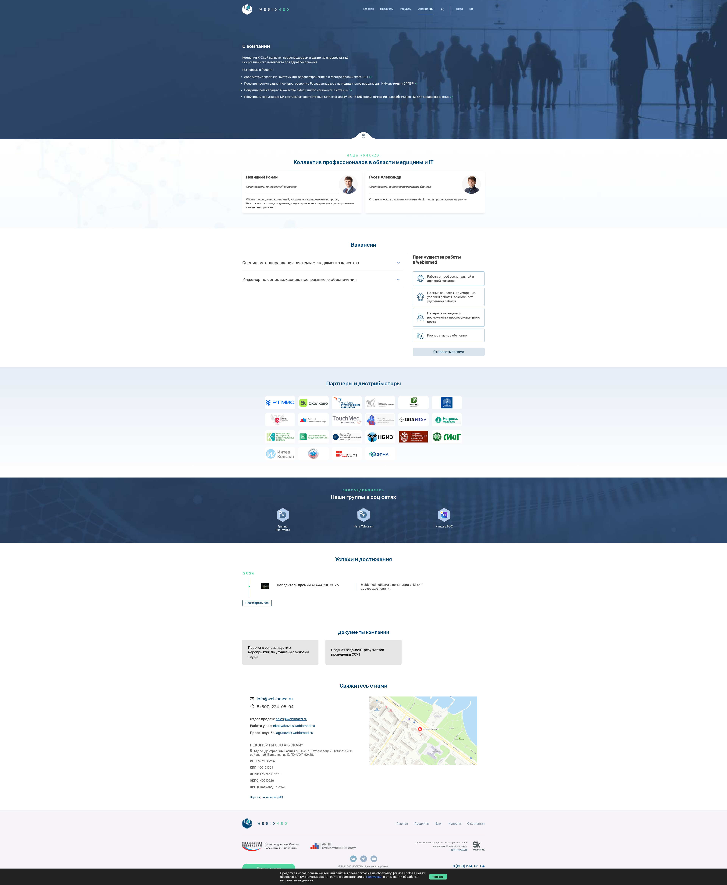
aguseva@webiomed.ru (294, 733)
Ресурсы (405, 9)
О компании (426, 9)
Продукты (386, 9)
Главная (368, 9)
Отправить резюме (448, 352)
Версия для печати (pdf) (266, 797)
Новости (455, 823)
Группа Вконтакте (282, 528)
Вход (459, 9)
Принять (438, 876)
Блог (438, 823)
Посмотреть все (257, 603)
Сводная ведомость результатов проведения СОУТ (357, 652)
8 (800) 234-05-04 (469, 866)
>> (370, 77)
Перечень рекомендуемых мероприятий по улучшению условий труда (278, 652)
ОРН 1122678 (459, 850)
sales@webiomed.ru (291, 719)
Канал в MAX (444, 526)
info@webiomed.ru (275, 698)
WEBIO (275, 9)
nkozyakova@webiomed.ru (294, 726)
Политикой (373, 877)
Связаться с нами (269, 868)
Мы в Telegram (363, 526)
